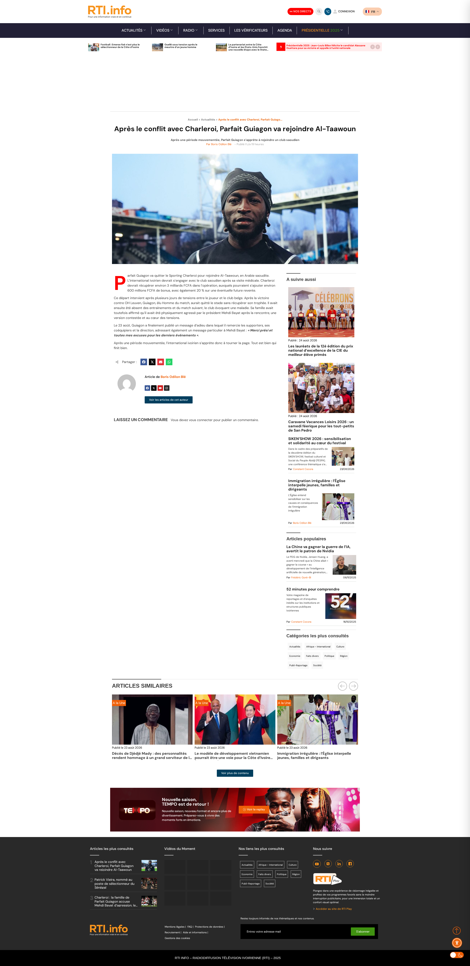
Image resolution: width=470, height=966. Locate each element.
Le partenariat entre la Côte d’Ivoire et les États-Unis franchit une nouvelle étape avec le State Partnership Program (248, 48)
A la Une (119, 703)
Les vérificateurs (251, 30)
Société (317, 665)
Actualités (132, 30)
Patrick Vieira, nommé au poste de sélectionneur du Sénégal (114, 883)
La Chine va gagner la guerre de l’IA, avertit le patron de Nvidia (318, 549)
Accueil (193, 119)
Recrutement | (173, 932)
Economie (294, 656)
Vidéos (162, 30)
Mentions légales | (175, 926)
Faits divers (312, 656)
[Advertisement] (235, 83)
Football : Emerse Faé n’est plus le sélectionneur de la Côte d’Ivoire (120, 46)
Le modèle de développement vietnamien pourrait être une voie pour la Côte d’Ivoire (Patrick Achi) (150, 757)
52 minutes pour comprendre (312, 589)
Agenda (284, 30)
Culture (340, 646)
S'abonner (363, 931)
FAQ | (190, 926)
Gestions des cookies (177, 938)
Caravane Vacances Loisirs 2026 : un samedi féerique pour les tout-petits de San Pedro (321, 426)
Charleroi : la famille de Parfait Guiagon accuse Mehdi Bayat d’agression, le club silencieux (115, 903)
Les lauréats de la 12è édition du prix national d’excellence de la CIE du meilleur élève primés (320, 350)
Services (216, 30)
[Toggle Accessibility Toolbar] (457, 943)
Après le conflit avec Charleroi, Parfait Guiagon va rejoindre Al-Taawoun (114, 866)
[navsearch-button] (319, 11)
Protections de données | (210, 926)
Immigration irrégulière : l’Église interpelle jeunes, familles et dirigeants (316, 485)
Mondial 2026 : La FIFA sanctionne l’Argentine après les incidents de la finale (317, 755)
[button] (372, 46)
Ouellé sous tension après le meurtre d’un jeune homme (180, 46)
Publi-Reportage (298, 665)
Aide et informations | (195, 932)
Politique (329, 656)
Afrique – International (318, 646)
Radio (188, 30)
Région (343, 656)
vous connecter (201, 420)
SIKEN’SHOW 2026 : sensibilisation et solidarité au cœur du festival (319, 441)
